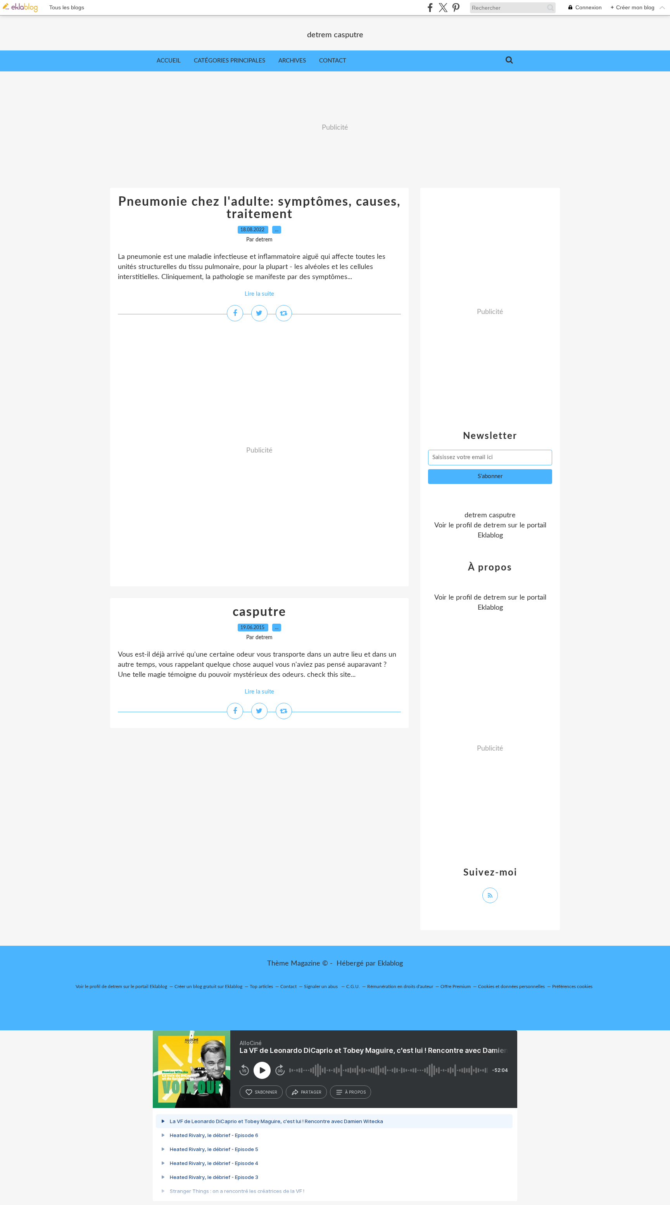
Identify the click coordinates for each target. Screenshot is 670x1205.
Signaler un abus (321, 986)
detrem (495, 525)
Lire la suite (259, 294)
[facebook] (430, 7)
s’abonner (266, 1092)
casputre (259, 612)
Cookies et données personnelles (511, 986)
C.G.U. (353, 986)
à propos (355, 1092)
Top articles (261, 986)
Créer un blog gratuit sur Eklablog (208, 986)
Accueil (169, 61)
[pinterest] (456, 7)
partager (311, 1092)
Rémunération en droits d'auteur (400, 986)
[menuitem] (168, 60)
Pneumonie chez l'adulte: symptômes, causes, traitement (259, 208)
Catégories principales (229, 61)
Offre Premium (455, 986)
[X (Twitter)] (443, 7)
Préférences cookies (572, 986)
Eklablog (390, 963)
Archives (292, 61)
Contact (332, 61)
